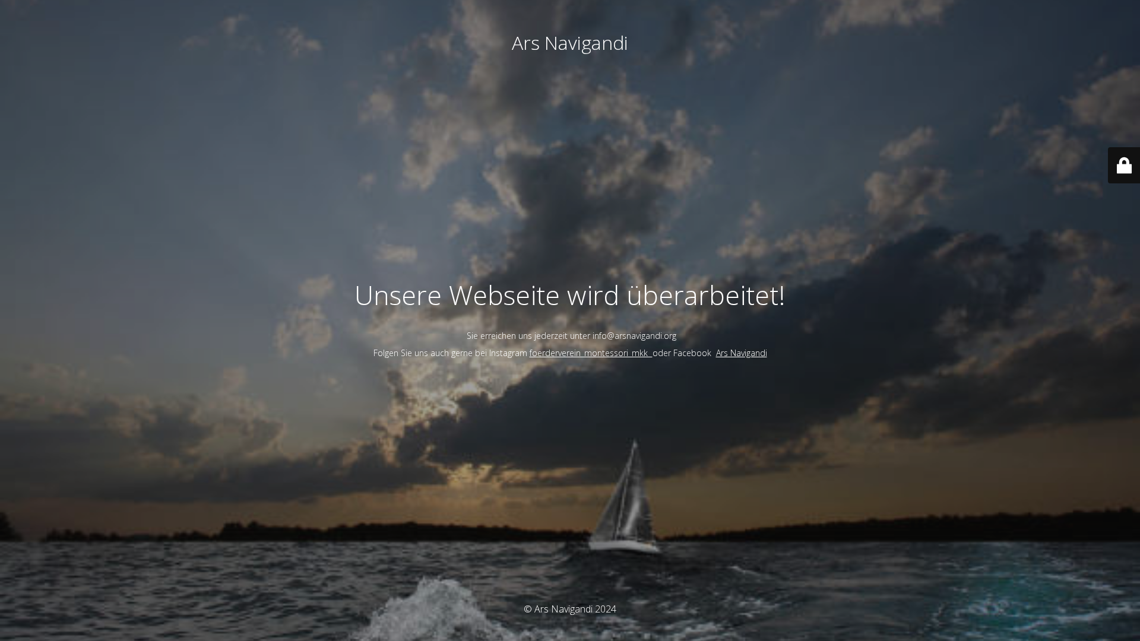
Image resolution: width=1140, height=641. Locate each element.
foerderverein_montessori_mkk (591, 352)
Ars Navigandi (741, 352)
